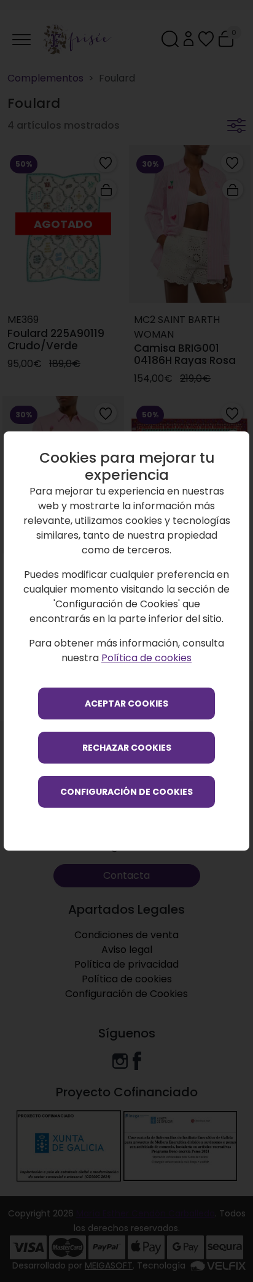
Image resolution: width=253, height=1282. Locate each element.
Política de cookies (146, 658)
